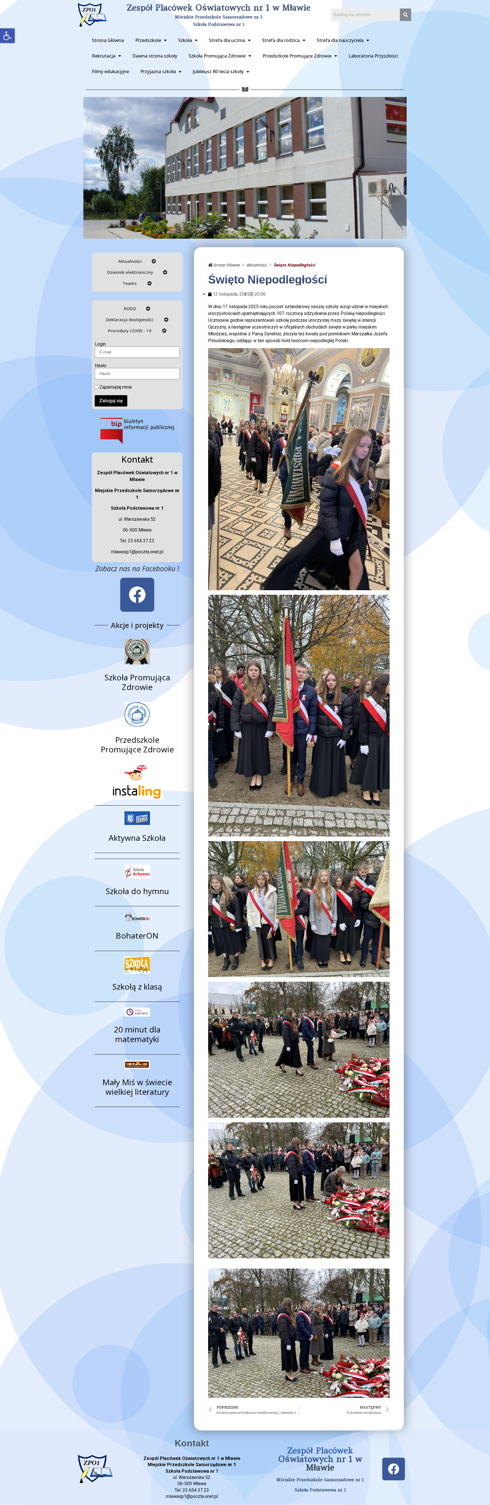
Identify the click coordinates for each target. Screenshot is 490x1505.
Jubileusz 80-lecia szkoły (218, 71)
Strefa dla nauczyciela (340, 40)
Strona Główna (108, 40)
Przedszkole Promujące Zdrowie (297, 56)
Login (100, 344)
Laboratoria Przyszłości (373, 56)
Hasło (100, 365)
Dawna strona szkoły (154, 56)
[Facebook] (137, 595)
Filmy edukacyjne (110, 71)
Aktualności (257, 265)
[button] (7, 35)
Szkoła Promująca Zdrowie (217, 56)
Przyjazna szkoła (158, 71)
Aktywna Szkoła (137, 837)
